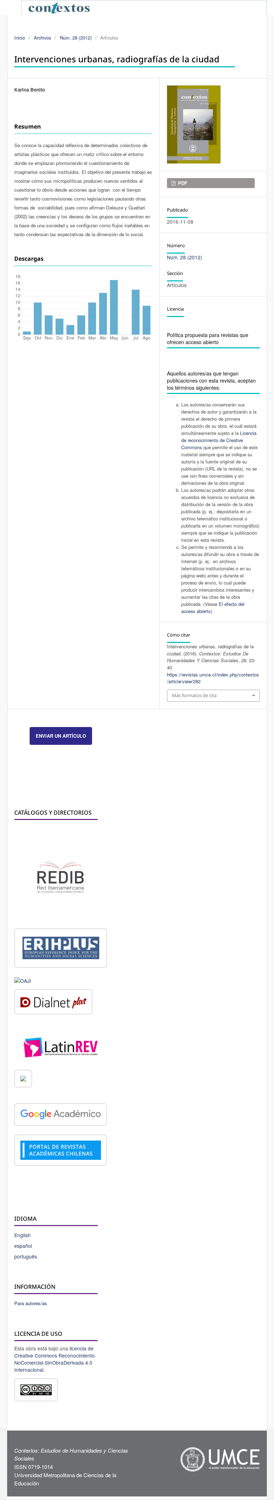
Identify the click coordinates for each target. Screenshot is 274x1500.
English (22, 1235)
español (23, 1245)
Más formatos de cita (194, 695)
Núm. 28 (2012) (76, 37)
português (25, 1256)
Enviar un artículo (61, 735)
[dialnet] (53, 1003)
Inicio (19, 37)
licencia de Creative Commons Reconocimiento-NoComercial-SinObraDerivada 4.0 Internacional (55, 1359)
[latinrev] (60, 1046)
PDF (182, 183)
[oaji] (22, 979)
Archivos (42, 37)
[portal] (60, 1151)
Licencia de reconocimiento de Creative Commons (219, 440)
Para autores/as (30, 1303)
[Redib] (60, 876)
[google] (60, 1115)
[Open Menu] (14, 7)
